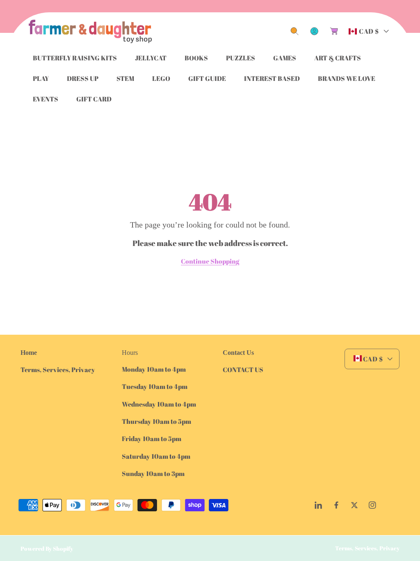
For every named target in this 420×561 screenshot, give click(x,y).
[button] (294, 31)
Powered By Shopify (47, 548)
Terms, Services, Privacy (58, 369)
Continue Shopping (210, 261)
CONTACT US (243, 369)
